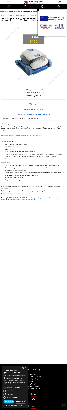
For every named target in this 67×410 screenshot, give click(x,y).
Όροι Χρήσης (29, 381)
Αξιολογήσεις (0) (33, 118)
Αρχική (3, 15)
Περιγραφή (6, 118)
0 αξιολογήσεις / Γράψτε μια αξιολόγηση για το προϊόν (33, 114)
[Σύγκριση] (36, 104)
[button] (14, 406)
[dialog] (15, 387)
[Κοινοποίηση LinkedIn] (41, 109)
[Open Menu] (8, 2)
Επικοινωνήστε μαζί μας (32, 388)
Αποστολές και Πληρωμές (33, 376)
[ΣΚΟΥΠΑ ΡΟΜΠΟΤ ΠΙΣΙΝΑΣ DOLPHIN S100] (33, 55)
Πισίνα (10, 15)
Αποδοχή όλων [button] (9, 401)
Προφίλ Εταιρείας (30, 374)
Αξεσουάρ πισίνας (20, 15)
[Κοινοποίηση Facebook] (32, 109)
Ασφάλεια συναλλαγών (32, 386)
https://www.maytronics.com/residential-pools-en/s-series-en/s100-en (21, 136)
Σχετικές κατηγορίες (18, 118)
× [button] (25, 367)
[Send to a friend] (43, 109)
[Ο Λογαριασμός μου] (42, 6)
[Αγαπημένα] (58, 6)
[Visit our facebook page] (33, 400)
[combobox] (23, 368)
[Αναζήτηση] (25, 6)
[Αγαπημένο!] (30, 104)
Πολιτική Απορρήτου (31, 384)
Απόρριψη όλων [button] (20, 401)
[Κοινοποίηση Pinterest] (38, 109)
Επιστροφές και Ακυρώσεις (33, 379)
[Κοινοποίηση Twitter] (35, 109)
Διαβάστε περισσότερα (13, 384)
